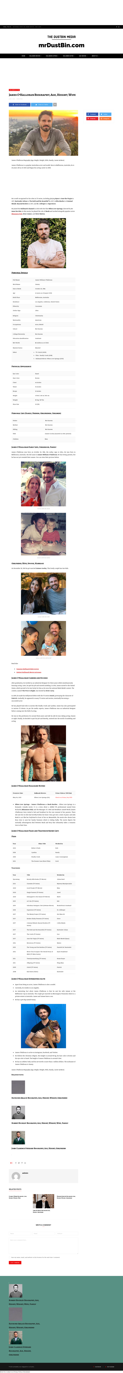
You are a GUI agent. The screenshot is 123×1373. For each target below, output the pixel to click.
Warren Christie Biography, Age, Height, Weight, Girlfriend (66, 1197)
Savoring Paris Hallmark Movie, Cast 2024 (27, 27)
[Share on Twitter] (19, 1163)
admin (25, 1173)
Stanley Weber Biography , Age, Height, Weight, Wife (18, 1197)
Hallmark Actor (68, 56)
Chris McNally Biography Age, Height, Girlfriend (41, 1211)
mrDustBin (31, 1367)
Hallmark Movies (34, 56)
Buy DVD (69, 797)
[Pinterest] (22, 1163)
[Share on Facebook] (15, 1163)
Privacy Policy (18, 1372)
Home (23, 56)
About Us (95, 56)
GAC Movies (82, 56)
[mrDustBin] (61, 41)
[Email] (25, 1163)
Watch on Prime (60, 797)
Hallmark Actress (51, 56)
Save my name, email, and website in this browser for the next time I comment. (35, 1257)
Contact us (9, 1372)
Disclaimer (26, 1372)
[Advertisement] (54, 12)
